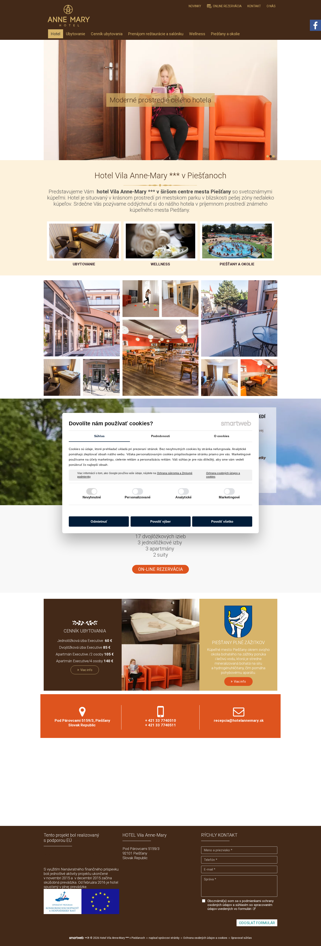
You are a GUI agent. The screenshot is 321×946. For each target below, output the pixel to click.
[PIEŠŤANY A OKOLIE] (237, 241)
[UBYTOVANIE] (84, 241)
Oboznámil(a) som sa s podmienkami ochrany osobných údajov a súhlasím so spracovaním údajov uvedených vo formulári (240, 905)
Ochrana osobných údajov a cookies (223, 475)
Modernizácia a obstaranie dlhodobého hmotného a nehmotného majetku (75, 858)
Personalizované (137, 497)
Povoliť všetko (222, 521)
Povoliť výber (160, 521)
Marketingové (229, 497)
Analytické (183, 497)
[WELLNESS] (161, 241)
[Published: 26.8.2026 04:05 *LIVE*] (87, 937)
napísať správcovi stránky (164, 937)
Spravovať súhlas (241, 937)
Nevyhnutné (92, 497)
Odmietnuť (99, 521)
